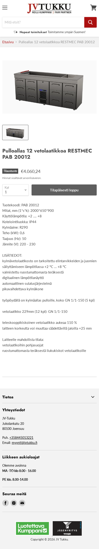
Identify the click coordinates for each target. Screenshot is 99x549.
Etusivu (8, 42)
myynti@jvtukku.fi (24, 443)
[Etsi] (90, 22)
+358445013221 (21, 438)
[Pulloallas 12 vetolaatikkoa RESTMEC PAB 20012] (15, 132)
